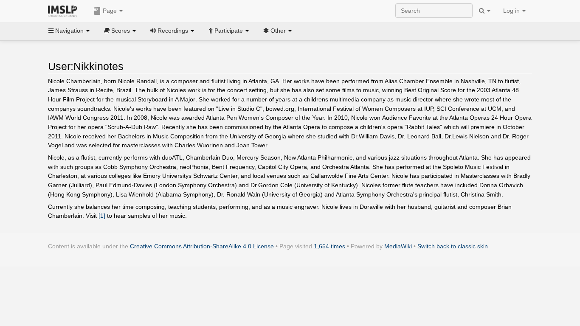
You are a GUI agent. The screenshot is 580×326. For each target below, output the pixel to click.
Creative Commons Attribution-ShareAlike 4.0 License (202, 246)
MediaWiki (398, 246)
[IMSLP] (64, 10)
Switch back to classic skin (452, 246)
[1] (102, 215)
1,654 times (329, 246)
